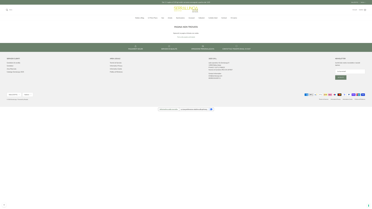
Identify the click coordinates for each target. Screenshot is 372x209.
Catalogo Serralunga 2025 (15, 72)
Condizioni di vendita (13, 63)
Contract (224, 18)
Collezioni (201, 18)
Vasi (162, 18)
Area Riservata (11, 69)
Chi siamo (234, 18)
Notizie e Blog (139, 18)
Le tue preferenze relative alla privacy (194, 109)
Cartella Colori (212, 18)
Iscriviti (341, 77)
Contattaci (10, 66)
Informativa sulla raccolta (169, 109)
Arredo (170, 18)
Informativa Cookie (116, 69)
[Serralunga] (186, 10)
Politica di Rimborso (116, 72)
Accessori (192, 18)
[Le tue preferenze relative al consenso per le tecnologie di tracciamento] (368, 205)
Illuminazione (180, 18)
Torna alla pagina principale (186, 37)
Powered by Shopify (23, 99)
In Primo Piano (152, 18)
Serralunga (14, 99)
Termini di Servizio (115, 63)
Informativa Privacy (116, 66)
